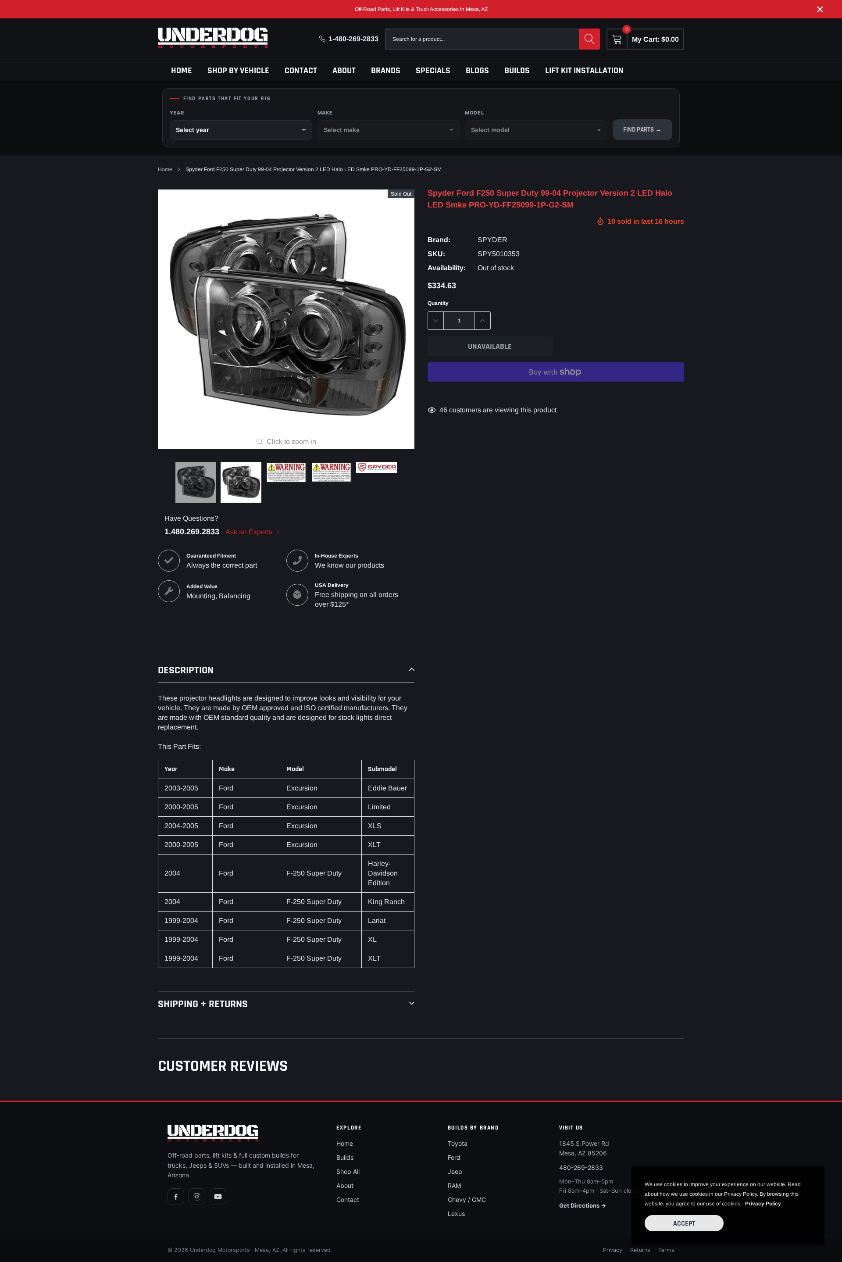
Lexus (456, 1213)
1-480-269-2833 (353, 39)
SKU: (436, 253)
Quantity (438, 303)
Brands (385, 70)
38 (443, 410)
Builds (517, 70)
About (344, 70)
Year (177, 113)
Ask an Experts (249, 532)
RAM (454, 1185)
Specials (433, 70)
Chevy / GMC (467, 1199)
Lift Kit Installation (584, 70)
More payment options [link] (556, 393)
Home (181, 70)
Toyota (457, 1143)
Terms (666, 1250)
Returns (640, 1250)
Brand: (439, 239)
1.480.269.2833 (191, 531)
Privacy (612, 1250)
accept (684, 1223)
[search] (589, 39)
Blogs (477, 70)
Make (325, 113)
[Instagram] (197, 1196)
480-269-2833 (581, 1167)
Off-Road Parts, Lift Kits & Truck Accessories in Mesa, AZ (421, 9)
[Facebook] (176, 1196)
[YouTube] (218, 1196)
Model (474, 113)
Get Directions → (582, 1205)
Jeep (455, 1171)
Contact (301, 70)
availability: (447, 268)
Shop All (348, 1171)
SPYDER (492, 239)
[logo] (213, 38)
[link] (195, 482)
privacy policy (763, 1204)
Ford (454, 1157)
